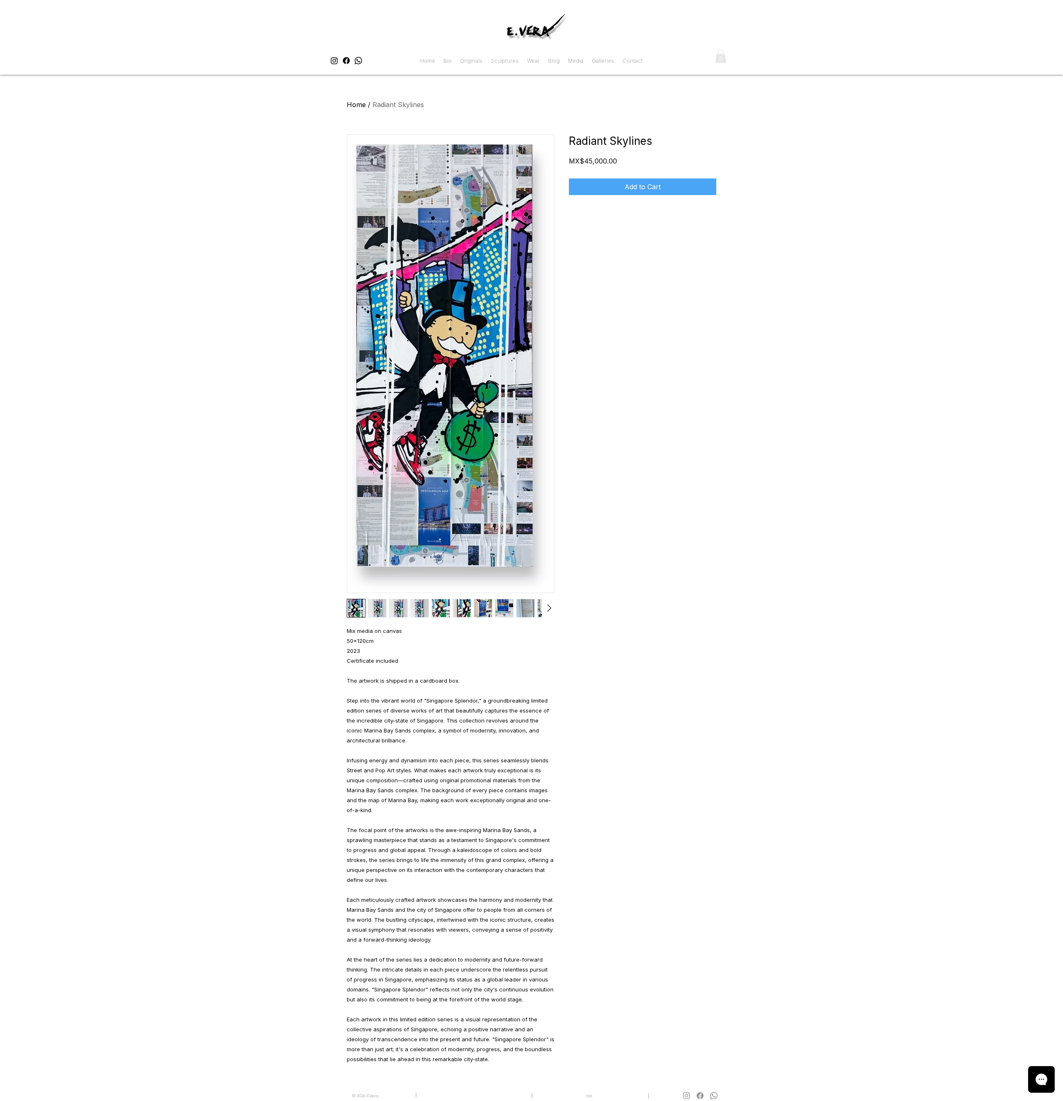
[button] (720, 56)
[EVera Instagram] (334, 60)
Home (356, 104)
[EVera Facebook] (346, 60)
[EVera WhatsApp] (358, 60)
